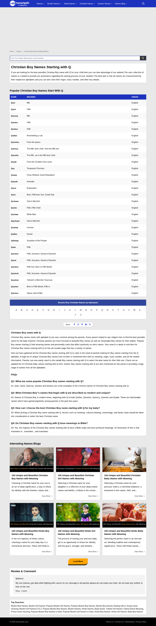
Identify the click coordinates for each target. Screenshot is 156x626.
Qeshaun (15, 201)
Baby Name (100, 609)
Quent (13, 260)
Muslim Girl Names (37, 606)
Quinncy (14, 149)
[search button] (143, 4)
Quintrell (14, 273)
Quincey (14, 116)
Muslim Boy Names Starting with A (111, 606)
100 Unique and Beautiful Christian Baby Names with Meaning (122, 477)
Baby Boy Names (135, 612)
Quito (13, 247)
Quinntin (14, 155)
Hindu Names (69, 4)
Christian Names (86, 4)
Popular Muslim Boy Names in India (46, 612)
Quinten (14, 122)
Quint (13, 109)
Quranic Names (104, 4)
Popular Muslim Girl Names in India (78, 612)
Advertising (129, 622)
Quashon (15, 280)
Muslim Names (53, 4)
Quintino (14, 267)
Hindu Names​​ (88, 609)
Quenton (14, 254)
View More (46, 496)
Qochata (14, 214)
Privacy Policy (141, 622)
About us (109, 622)
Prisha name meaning (20, 612)
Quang (14, 175)
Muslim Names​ (74, 609)
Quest (13, 188)
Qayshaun (15, 221)
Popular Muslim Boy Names (83, 606)
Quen (13, 195)
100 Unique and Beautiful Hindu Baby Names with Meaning (123, 532)
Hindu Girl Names (119, 612)
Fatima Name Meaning (133, 609)
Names (40, 4)
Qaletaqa (15, 241)
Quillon (14, 234)
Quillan (14, 136)
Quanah (14, 182)
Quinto (14, 208)
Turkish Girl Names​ (114, 609)
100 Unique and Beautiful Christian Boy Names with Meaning (30, 477)
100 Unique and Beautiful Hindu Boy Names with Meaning (30, 532)
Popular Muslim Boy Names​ (55, 609)
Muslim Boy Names (19, 606)
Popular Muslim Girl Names (58, 606)
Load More (78, 561)
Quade (14, 162)
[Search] (143, 58)
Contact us (119, 622)
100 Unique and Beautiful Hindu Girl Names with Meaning (76, 532)
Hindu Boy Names (102, 612)
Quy (13, 168)
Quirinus (14, 293)
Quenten (14, 287)
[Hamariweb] (19, 4)
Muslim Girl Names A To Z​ (31, 609)
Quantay (14, 227)
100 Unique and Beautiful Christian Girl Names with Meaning (76, 477)
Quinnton (15, 142)
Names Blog (120, 4)
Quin (13, 103)
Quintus (14, 129)
